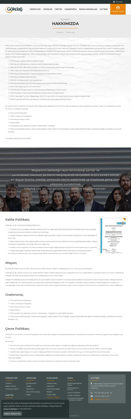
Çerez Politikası (73, 392)
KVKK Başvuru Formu (73, 389)
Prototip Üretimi (12, 389)
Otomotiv (30, 389)
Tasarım (8, 383)
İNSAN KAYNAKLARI (88, 9)
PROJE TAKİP (118, 11)
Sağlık (28, 386)
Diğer (28, 395)
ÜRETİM (58, 9)
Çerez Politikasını (10, 409)
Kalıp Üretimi (10, 386)
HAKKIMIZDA (71, 9)
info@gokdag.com (102, 399)
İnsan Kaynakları (53, 389)
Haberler (50, 386)
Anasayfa (59, 32)
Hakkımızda (70, 32)
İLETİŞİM (104, 9)
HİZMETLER (35, 9)
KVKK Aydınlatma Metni (74, 384)
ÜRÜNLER (47, 9)
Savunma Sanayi (33, 392)
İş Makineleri (31, 383)
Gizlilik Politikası (73, 395)
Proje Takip (51, 395)
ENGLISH (119, 2)
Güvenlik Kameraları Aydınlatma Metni (75, 399)
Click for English (53, 397)
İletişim (50, 392)
